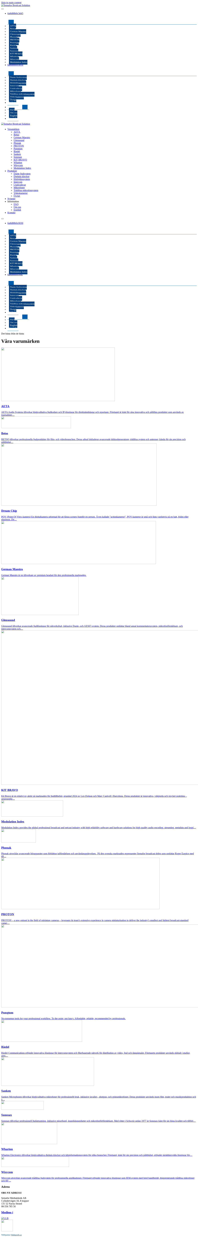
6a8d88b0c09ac (15, 274)
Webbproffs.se (16, 1235)
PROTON (14, 40)
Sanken (13, 48)
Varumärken (15, 17)
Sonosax (14, 51)
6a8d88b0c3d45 (15, 13)
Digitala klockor (18, 80)
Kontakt (13, 118)
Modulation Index (18, 62)
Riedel (13, 45)
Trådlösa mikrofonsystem (22, 94)
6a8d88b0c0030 (15, 223)
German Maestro (18, 31)
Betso (12, 29)
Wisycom (14, 59)
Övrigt (13, 99)
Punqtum (14, 42)
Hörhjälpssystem (18, 83)
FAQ (12, 110)
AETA (13, 26)
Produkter (14, 68)
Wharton (14, 56)
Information (15, 107)
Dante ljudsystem (18, 77)
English (13, 115)
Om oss (13, 113)
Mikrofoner (15, 91)
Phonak (13, 37)
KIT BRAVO (16, 54)
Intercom (14, 86)
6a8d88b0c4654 (15, 65)
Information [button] (13, 201)
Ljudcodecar (16, 88)
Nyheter (13, 102)
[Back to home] (15, 5)
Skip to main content (11, 2)
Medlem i (7, 1212)
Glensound (15, 34)
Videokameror (17, 97)
